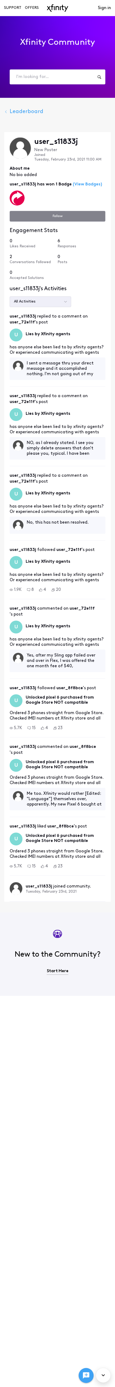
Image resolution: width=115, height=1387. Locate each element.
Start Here (57, 971)
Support (12, 8)
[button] (16, 589)
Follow (58, 216)
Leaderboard (26, 111)
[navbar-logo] (57, 8)
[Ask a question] (86, 1375)
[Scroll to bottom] (103, 1375)
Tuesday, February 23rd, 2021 (51, 892)
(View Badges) (87, 184)
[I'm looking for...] (99, 77)
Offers (32, 8)
